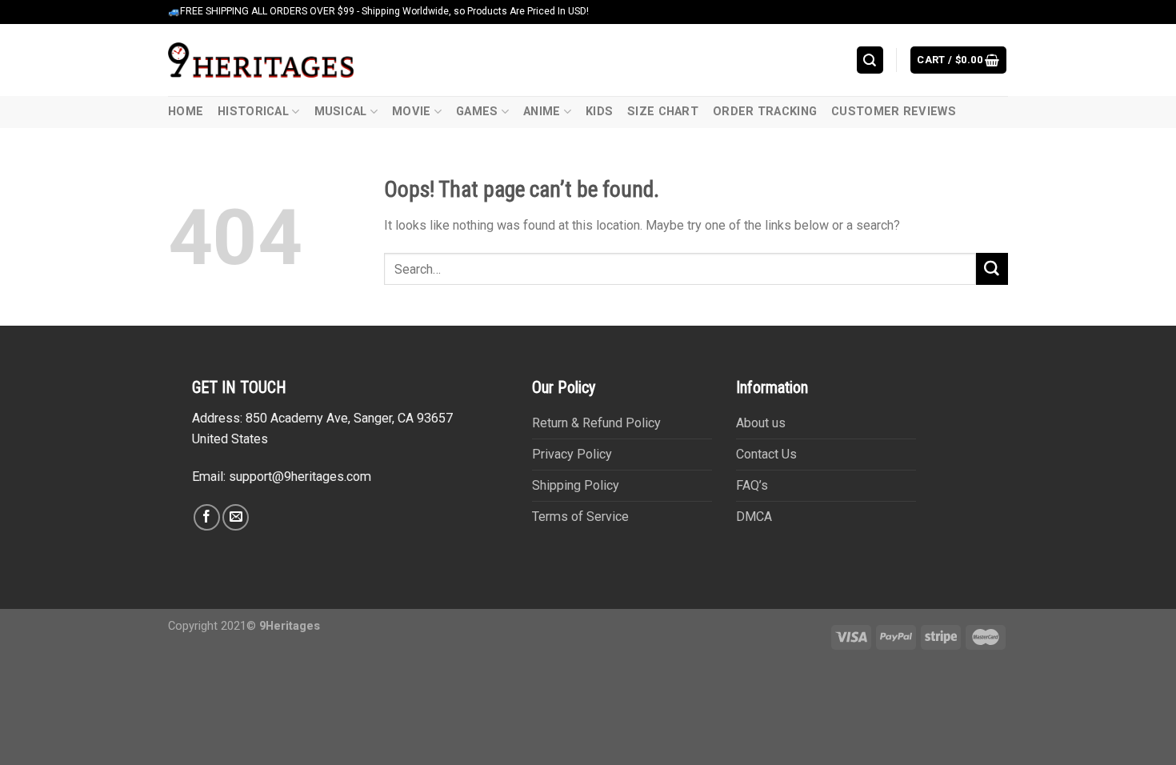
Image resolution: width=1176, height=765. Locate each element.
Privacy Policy (572, 454)
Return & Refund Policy (596, 423)
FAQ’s (752, 485)
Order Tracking (765, 111)
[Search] (870, 59)
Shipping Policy (575, 485)
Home (185, 111)
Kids (599, 111)
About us (761, 423)
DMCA (754, 516)
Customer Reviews (893, 111)
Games (477, 111)
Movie (411, 111)
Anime (541, 111)
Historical (253, 111)
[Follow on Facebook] (207, 517)
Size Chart (662, 111)
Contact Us (766, 454)
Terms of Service (580, 516)
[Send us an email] (235, 517)
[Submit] (992, 269)
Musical (340, 111)
